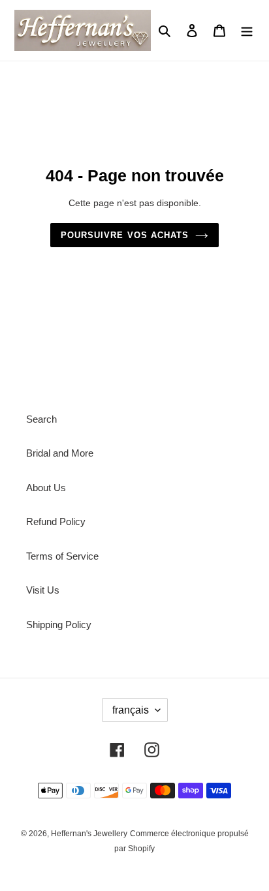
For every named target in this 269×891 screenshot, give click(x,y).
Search (41, 419)
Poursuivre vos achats (125, 235)
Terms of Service (62, 556)
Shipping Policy (58, 624)
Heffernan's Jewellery (89, 833)
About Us (46, 487)
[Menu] (247, 30)
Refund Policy (56, 521)
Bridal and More (59, 453)
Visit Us (42, 590)
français (130, 710)
